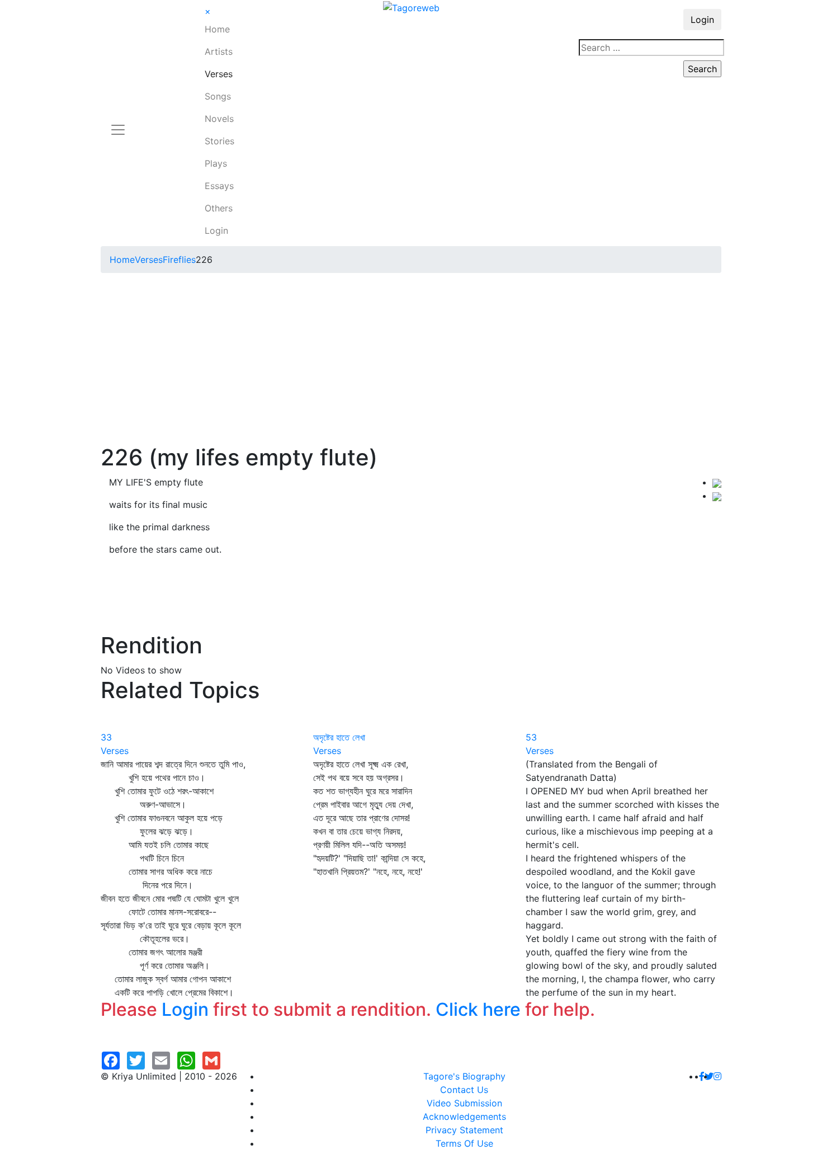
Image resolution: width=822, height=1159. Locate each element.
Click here (478, 1009)
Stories (219, 141)
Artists (219, 51)
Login (216, 230)
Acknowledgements (464, 1116)
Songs (218, 96)
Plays (216, 163)
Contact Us (464, 1089)
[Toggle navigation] (118, 123)
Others (219, 208)
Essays (219, 185)
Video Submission (464, 1103)
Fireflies (179, 259)
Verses (219, 73)
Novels (219, 118)
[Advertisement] (411, 360)
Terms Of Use (464, 1143)
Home (217, 29)
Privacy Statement (464, 1130)
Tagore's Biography (464, 1076)
